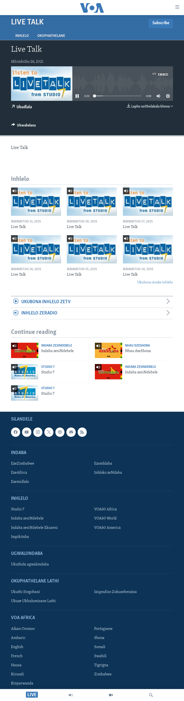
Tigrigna (101, 665)
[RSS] (82, 432)
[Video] (111, 695)
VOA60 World (105, 519)
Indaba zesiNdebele (56, 346)
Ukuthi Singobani (25, 592)
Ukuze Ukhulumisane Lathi (33, 601)
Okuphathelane (51, 36)
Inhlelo (22, 36)
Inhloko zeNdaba (108, 473)
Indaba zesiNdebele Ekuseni (34, 528)
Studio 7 (48, 367)
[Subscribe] (70, 432)
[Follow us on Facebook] (15, 432)
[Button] (23, 126)
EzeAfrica (19, 473)
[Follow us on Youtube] (26, 432)
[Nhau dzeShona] (108, 350)
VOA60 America (107, 528)
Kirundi (17, 674)
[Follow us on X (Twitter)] (48, 432)
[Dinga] (151, 695)
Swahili (100, 656)
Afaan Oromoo (23, 629)
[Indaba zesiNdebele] (24, 350)
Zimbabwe (103, 674)
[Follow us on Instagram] (37, 432)
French (17, 656)
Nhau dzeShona (137, 346)
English (17, 647)
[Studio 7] (24, 371)
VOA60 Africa (105, 510)
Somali (99, 647)
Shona (99, 638)
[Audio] (70, 695)
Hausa (16, 665)
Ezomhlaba (103, 464)
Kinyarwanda (22, 683)
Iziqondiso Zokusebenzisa (115, 592)
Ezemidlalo (20, 482)
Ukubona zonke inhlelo (155, 282)
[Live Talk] (36, 202)
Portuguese (103, 629)
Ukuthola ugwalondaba (30, 564)
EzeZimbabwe (22, 464)
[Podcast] (59, 432)
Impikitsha (20, 537)
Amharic (18, 638)
